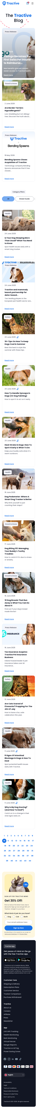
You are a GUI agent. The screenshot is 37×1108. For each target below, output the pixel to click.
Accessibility (8, 1082)
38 (32, 856)
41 (16, 861)
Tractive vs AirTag (11, 1048)
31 (32, 851)
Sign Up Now (18, 928)
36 (23, 856)
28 (19, 851)
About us (7, 1007)
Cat (17, 916)
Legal (5, 1085)
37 (28, 856)
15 (24, 841)
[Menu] (32, 3)
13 (16, 841)
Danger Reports (10, 1045)
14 (20, 841)
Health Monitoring (11, 1035)
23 (27, 846)
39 (7, 861)
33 (9, 856)
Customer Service (11, 990)
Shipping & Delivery (12, 984)
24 (32, 846)
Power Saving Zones (12, 1051)
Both (26, 916)
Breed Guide (24, 199)
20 (14, 846)
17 (33, 841)
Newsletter (8, 1021)
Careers (7, 1011)
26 (9, 851)
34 (14, 856)
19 (9, 846)
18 (5, 846)
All (8, 199)
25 (5, 851)
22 (22, 846)
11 (8, 841)
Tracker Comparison (12, 994)
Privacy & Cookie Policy (11, 1094)
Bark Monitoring (10, 1038)
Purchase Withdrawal (12, 997)
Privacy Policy (23, 934)
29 (23, 851)
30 (28, 851)
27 (14, 851)
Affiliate (7, 1014)
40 (12, 861)
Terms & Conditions (10, 1088)
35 (18, 856)
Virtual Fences (9, 1041)
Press (6, 1017)
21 (18, 846)
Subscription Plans (11, 987)
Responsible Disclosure (11, 1091)
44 (30, 861)
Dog (9, 916)
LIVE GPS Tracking (11, 1031)
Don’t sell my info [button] (9, 1097)
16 (29, 841)
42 (21, 861)
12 (12, 841)
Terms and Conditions (11, 934)
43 (25, 861)
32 (5, 856)
